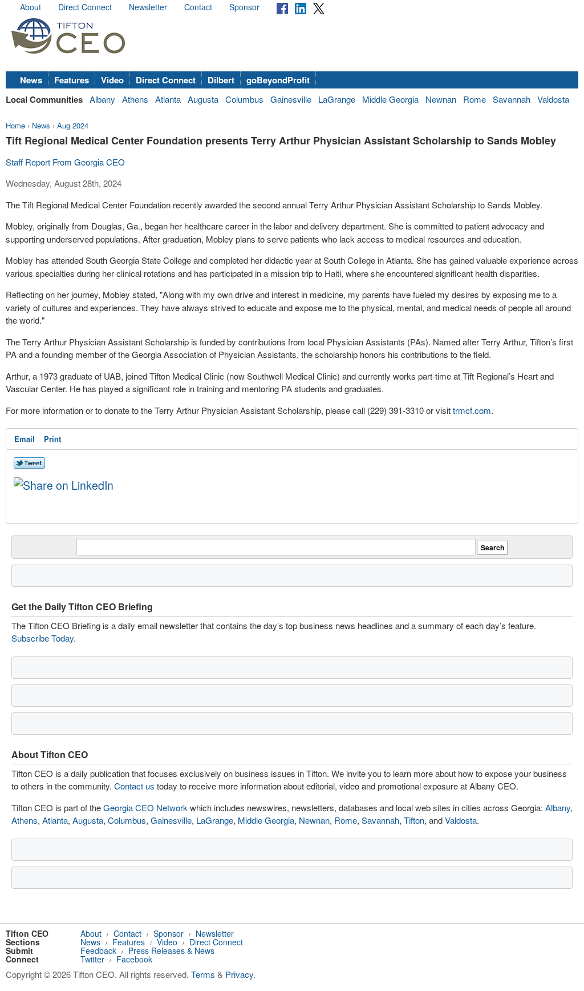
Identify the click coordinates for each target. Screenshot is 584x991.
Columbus (244, 99)
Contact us (134, 786)
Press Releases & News (171, 950)
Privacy (239, 974)
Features (71, 80)
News (31, 80)
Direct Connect (85, 7)
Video (112, 80)
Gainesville (290, 99)
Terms (203, 974)
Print (52, 438)
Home (15, 125)
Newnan (440, 99)
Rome (474, 99)
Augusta (203, 99)
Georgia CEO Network (145, 807)
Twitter (92, 959)
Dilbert (221, 80)
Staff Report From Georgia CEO (65, 162)
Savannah (511, 99)
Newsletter (148, 7)
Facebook (134, 959)
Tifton (414, 820)
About (30, 7)
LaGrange (336, 99)
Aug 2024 (72, 125)
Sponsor (244, 7)
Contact (198, 7)
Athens (135, 99)
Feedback (98, 950)
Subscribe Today (42, 638)
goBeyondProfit (278, 80)
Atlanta (168, 99)
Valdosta (553, 99)
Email (24, 438)
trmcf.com (472, 410)
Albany (102, 99)
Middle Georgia (390, 99)
